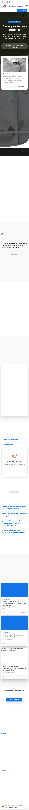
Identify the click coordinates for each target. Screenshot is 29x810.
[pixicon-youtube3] (7, 731)
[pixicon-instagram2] (5, 731)
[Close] (26, 806)
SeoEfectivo (19, 792)
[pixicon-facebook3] (2, 731)
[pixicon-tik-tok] (10, 731)
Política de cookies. (13, 807)
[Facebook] (2, 2)
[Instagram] (10, 2)
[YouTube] (5, 2)
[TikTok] (12, 2)
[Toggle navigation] (26, 6)
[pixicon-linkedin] (13, 731)
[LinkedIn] (7, 2)
